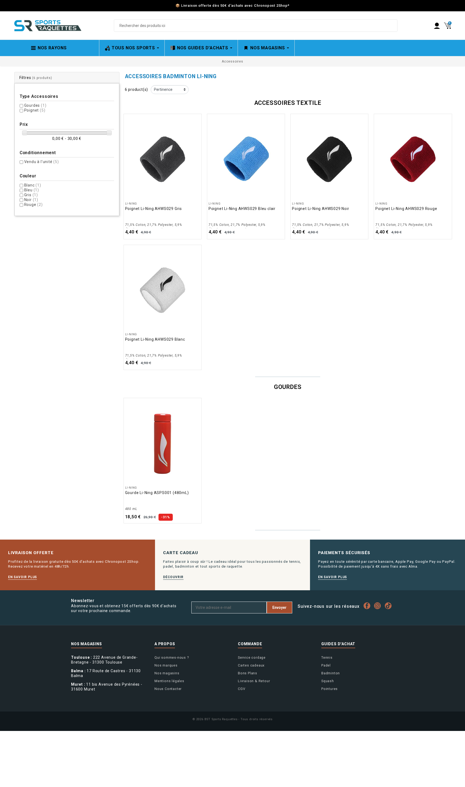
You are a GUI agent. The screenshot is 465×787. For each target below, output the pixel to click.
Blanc (32, 185)
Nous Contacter (168, 689)
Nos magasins (166, 673)
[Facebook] (368, 605)
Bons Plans (247, 673)
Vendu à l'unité (41, 162)
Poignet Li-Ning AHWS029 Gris (153, 208)
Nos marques (166, 665)
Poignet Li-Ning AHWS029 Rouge (406, 208)
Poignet (34, 110)
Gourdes (35, 105)
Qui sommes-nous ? (171, 657)
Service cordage (252, 657)
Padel (326, 665)
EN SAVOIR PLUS (22, 577)
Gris (31, 195)
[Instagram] (379, 605)
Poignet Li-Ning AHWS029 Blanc (155, 339)
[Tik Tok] (389, 605)
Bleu (31, 190)
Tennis (327, 657)
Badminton (330, 673)
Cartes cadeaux (251, 665)
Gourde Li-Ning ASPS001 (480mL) (157, 493)
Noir (31, 200)
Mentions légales (169, 681)
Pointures (329, 689)
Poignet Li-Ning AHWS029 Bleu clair (242, 208)
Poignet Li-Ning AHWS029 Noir (320, 208)
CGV (241, 689)
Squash (327, 681)
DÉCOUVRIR (173, 577)
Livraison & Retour (254, 681)
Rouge (33, 204)
